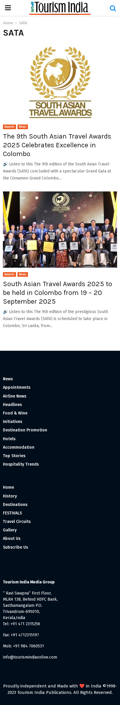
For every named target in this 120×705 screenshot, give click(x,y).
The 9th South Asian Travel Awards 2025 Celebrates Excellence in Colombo (57, 145)
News (23, 127)
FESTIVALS (12, 513)
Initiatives (12, 421)
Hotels (9, 438)
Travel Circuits (17, 521)
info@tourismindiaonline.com (30, 657)
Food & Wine (15, 413)
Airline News (14, 396)
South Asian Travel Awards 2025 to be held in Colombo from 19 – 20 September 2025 (57, 292)
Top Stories (14, 455)
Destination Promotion (25, 430)
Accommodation (18, 447)
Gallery (10, 530)
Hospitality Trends (21, 464)
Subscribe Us (15, 547)
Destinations (15, 504)
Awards (9, 127)
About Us (11, 538)
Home (8, 487)
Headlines (12, 404)
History (10, 496)
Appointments (16, 387)
